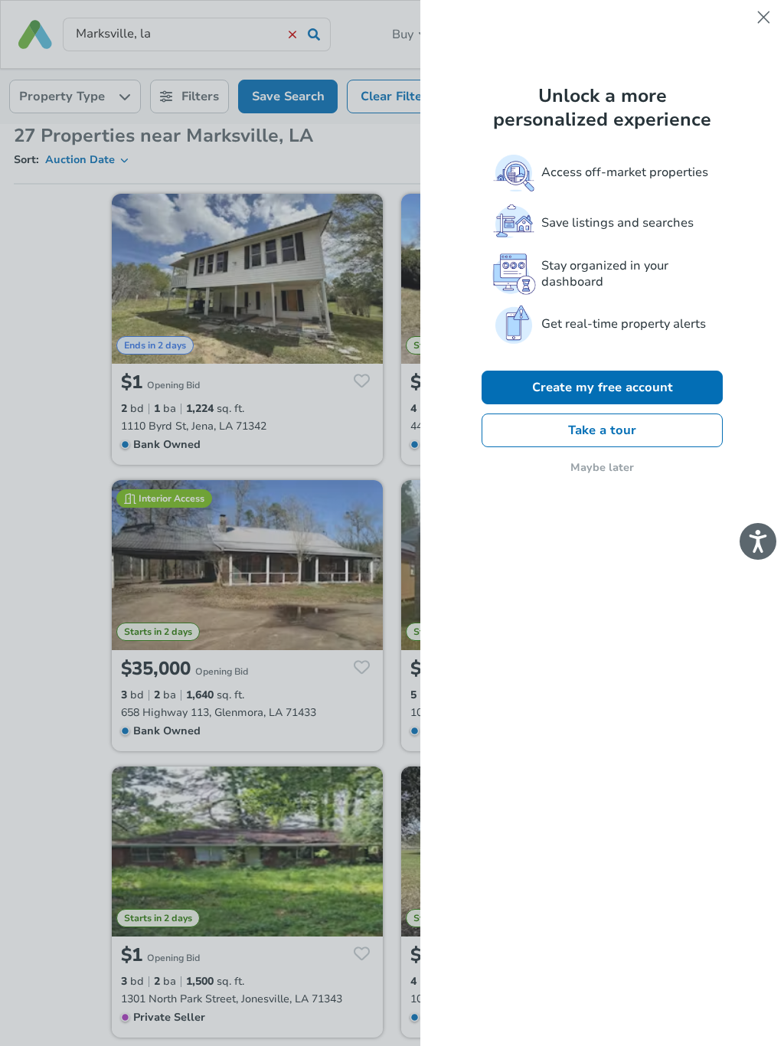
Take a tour (602, 430)
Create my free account (602, 387)
